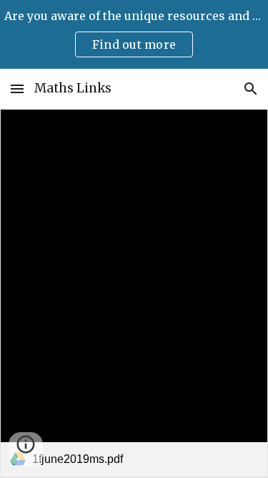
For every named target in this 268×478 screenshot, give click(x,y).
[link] (134, 293)
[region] (134, 34)
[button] (17, 88)
